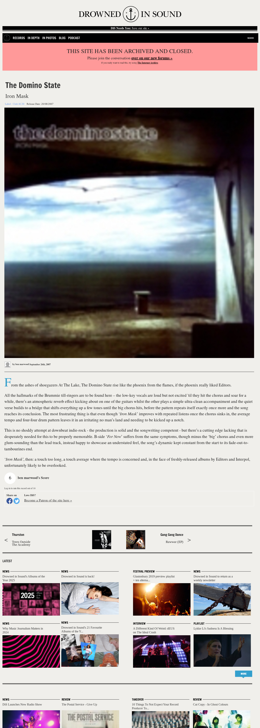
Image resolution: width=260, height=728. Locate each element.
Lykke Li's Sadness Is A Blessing (213, 628)
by (20, 364)
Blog (62, 37)
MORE (243, 673)
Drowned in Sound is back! (77, 576)
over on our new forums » (151, 58)
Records (19, 37)
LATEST (7, 561)
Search (250, 38)
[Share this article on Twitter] (17, 501)
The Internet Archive (147, 62)
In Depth (34, 37)
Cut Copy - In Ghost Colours (210, 704)
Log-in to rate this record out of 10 (19, 488)
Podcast (74, 37)
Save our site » (130, 28)
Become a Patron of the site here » (48, 500)
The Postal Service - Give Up (79, 704)
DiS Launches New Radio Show (22, 704)
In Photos (49, 37)
